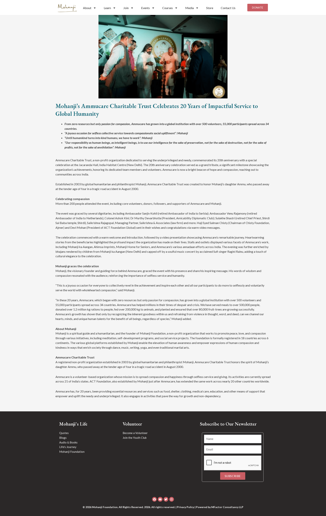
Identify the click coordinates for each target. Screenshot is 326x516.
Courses (167, 8)
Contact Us (228, 8)
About (87, 8)
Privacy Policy (185, 507)
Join (126, 8)
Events (145, 8)
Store (209, 8)
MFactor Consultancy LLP (227, 507)
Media (189, 8)
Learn (107, 8)
